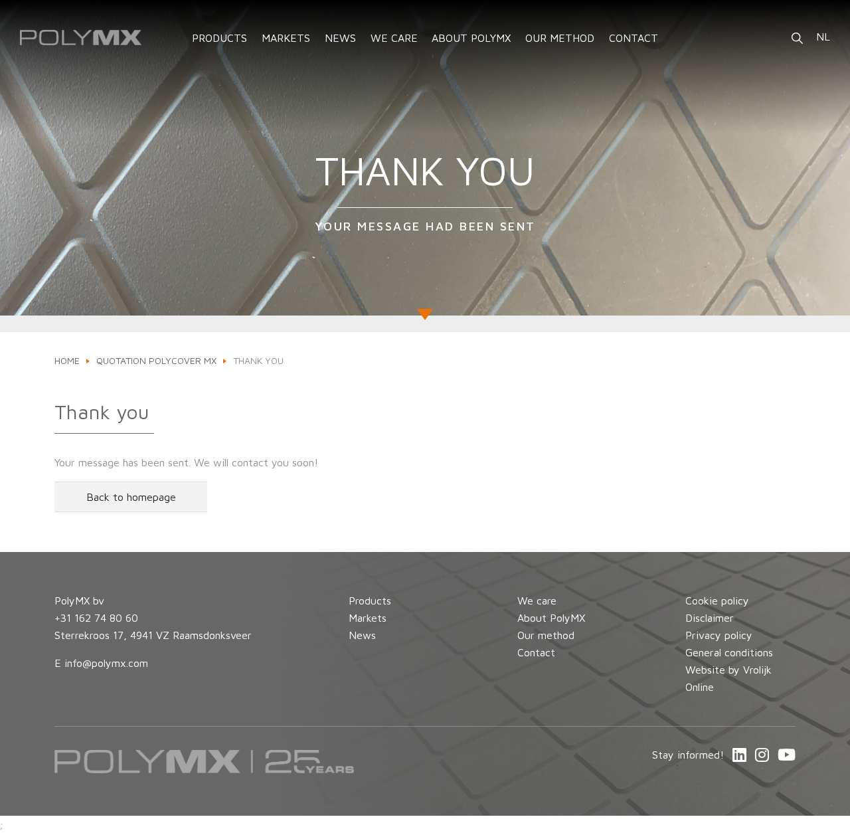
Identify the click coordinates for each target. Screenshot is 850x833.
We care (394, 38)
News (340, 38)
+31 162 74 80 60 (96, 618)
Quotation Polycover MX (156, 360)
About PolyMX (471, 38)
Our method (559, 38)
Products (370, 600)
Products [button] (219, 38)
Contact (633, 38)
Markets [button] (286, 38)
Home (67, 360)
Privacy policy (718, 635)
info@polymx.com (106, 663)
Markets (367, 618)
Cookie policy (717, 600)
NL (823, 37)
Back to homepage (131, 497)
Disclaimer (709, 618)
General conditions (729, 652)
